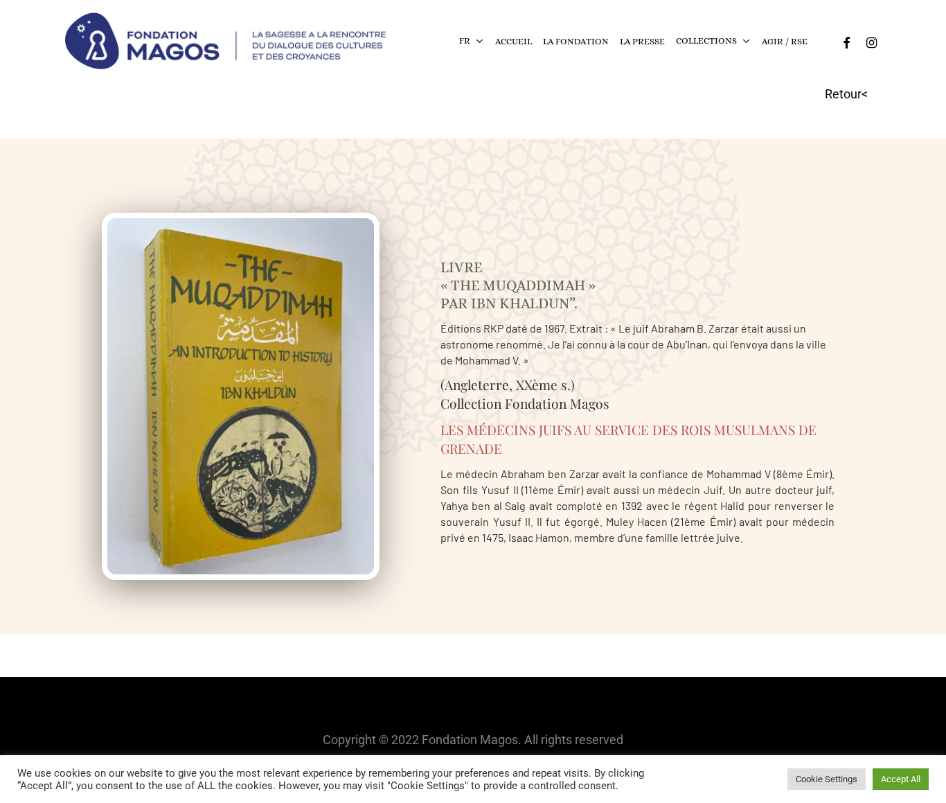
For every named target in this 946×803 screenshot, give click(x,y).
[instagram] (871, 41)
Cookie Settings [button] (826, 779)
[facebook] (846, 41)
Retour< (846, 94)
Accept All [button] (900, 779)
